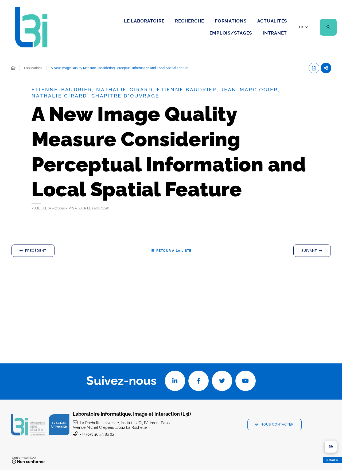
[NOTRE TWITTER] (222, 380)
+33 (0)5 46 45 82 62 (97, 434)
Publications (33, 68)
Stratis (332, 460)
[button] (328, 27)
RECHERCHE (189, 21)
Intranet (275, 33)
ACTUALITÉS (272, 21)
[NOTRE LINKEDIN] (175, 380)
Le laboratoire (144, 21)
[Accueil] (13, 68)
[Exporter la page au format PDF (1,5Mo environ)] (314, 68)
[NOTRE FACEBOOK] (198, 380)
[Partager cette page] (326, 68)
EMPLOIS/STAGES (230, 33)
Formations (231, 21)
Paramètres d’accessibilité (331, 447)
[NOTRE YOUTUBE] (245, 380)
